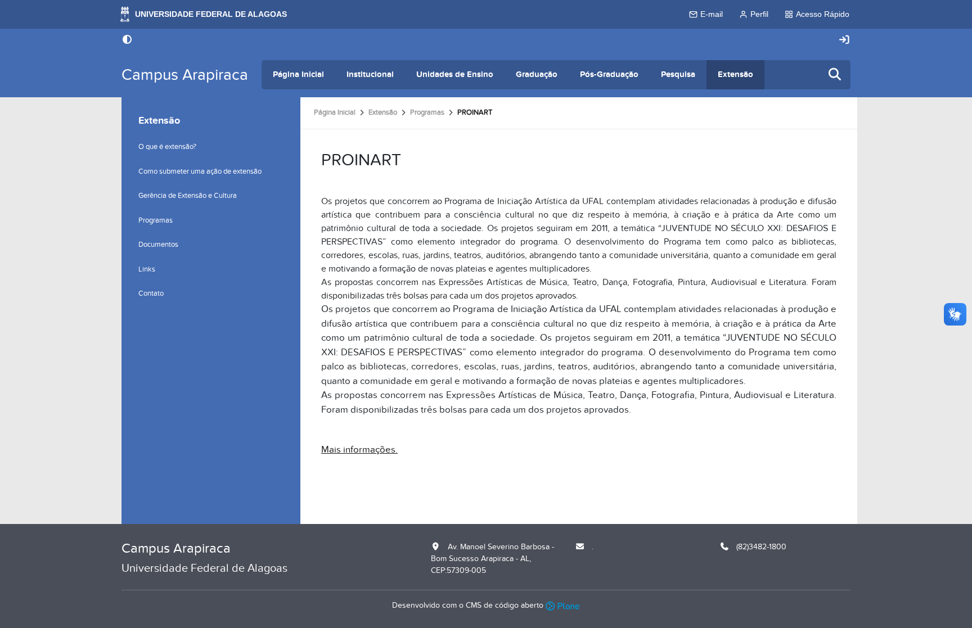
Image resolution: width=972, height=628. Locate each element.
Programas (427, 112)
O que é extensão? (167, 146)
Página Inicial (298, 74)
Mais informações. (359, 449)
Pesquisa (678, 74)
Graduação (536, 74)
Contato (151, 293)
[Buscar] (835, 75)
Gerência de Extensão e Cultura (187, 195)
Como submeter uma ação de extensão (200, 171)
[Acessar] (844, 40)
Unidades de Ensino (454, 74)
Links (146, 269)
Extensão (735, 74)
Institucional (370, 74)
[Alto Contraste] (127, 40)
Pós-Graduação (609, 74)
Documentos (158, 244)
